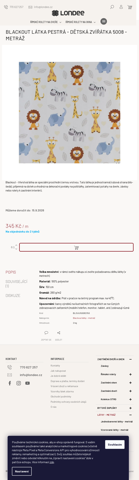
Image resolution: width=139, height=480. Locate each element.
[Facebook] (10, 383)
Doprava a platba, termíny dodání (68, 381)
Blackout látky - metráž (84, 318)
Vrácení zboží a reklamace (64, 386)
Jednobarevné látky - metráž (117, 421)
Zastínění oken (109, 382)
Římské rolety (108, 374)
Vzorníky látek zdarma (62, 391)
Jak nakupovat (58, 370)
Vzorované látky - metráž (114, 429)
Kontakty (55, 365)
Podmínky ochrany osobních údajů (68, 401)
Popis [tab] (11, 272)
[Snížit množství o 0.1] (16, 249)
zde (52, 462)
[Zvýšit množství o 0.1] (16, 245)
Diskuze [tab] (13, 295)
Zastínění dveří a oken (110, 359)
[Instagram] (18, 383)
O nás (53, 406)
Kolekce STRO (108, 399)
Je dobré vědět (58, 375)
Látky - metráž (106, 414)
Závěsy (104, 365)
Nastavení (22, 471)
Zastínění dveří (109, 390)
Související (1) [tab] (16, 283)
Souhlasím (115, 444)
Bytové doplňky (107, 407)
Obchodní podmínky (61, 396)
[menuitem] (46, 22)
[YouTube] (27, 383)
